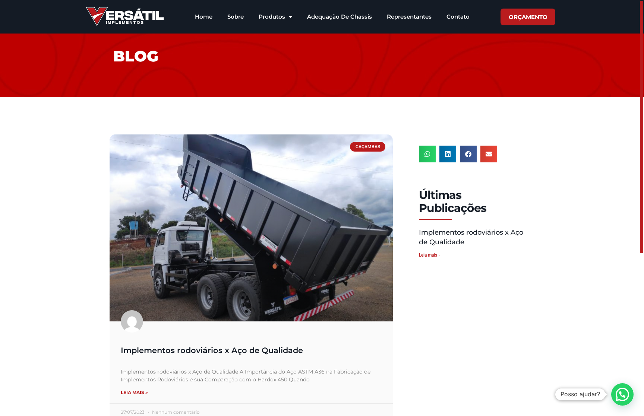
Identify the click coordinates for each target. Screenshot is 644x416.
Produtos (272, 16)
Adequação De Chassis (339, 16)
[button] (427, 154)
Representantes (409, 16)
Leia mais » (134, 392)
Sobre (235, 16)
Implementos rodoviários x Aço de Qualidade (212, 350)
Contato (458, 16)
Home (203, 16)
